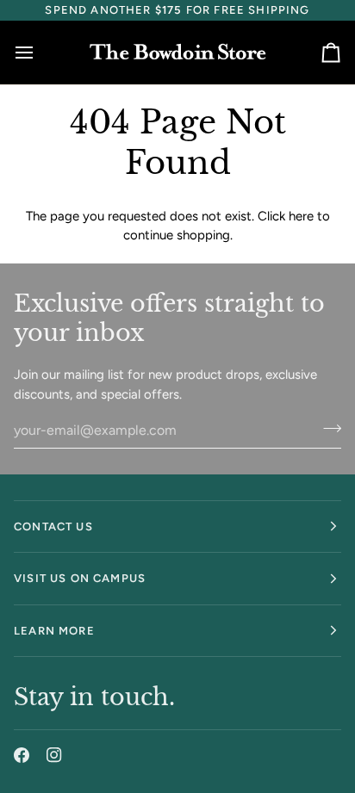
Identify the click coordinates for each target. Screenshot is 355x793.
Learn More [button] (54, 630)
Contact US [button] (53, 526)
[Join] (327, 428)
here (301, 216)
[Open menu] (39, 52)
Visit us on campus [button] (80, 578)
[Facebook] (21, 755)
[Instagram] (54, 755)
